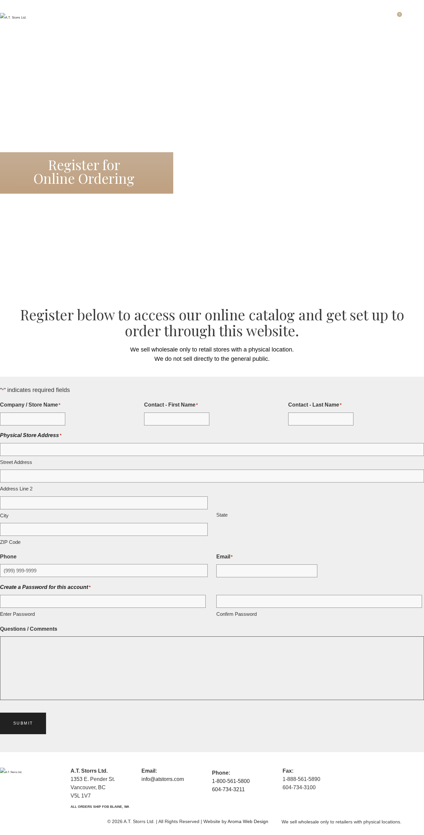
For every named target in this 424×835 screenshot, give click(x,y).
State (222, 515)
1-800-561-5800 (231, 781)
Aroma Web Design (248, 821)
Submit (23, 723)
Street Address (16, 462)
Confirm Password (236, 614)
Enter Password (17, 614)
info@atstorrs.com (162, 779)
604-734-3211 (228, 789)
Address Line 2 (16, 488)
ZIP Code (10, 542)
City (4, 515)
